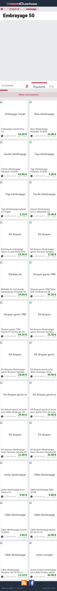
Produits (13, 8)
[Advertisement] (28, 51)
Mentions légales (8, 588)
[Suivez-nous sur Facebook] (32, 582)
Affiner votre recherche (28, 94)
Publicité (20, 588)
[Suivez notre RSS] (25, 582)
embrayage (31, 8)
